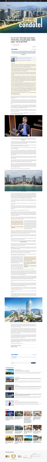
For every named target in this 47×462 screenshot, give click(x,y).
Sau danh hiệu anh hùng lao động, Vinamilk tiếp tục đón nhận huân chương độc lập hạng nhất (9, 418)
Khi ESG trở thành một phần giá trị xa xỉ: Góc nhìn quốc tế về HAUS (19, 418)
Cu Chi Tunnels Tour (34, 453)
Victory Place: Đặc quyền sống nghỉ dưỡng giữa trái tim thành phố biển (19, 432)
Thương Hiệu (16, 385)
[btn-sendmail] (35, 49)
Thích (16, 49)
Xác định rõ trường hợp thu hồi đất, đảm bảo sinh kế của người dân (37, 432)
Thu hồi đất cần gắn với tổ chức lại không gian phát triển (9, 442)
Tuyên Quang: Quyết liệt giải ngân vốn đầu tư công (37, 442)
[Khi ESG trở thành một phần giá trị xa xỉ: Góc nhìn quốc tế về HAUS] (19, 413)
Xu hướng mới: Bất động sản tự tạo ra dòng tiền (22, 370)
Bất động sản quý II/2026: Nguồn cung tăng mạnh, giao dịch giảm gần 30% (9, 432)
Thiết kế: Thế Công (14, 346)
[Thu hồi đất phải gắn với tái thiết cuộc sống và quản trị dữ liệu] (19, 438)
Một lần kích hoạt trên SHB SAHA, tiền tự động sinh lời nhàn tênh (28, 432)
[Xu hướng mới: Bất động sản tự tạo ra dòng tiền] (9, 371)
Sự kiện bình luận (17, 377)
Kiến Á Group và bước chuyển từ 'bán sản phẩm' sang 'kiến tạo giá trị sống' (26, 402)
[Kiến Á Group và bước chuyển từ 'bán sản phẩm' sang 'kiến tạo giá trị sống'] (9, 403)
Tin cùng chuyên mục (9, 367)
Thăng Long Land (36, 456)
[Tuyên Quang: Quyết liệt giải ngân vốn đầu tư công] (37, 438)
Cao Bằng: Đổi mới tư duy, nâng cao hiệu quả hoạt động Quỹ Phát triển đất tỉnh (37, 418)
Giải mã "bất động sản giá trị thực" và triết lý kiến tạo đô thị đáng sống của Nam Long (28, 386)
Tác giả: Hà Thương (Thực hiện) (16, 345)
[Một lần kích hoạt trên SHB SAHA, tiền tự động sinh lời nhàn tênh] (28, 427)
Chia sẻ (12, 49)
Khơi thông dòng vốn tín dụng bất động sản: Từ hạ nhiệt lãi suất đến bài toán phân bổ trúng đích (28, 379)
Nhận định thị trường (18, 369)
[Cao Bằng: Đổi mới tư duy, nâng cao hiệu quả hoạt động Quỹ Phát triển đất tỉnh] (37, 413)
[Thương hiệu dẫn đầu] (27, 456)
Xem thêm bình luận (13, 365)
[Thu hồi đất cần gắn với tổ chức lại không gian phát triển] (9, 438)
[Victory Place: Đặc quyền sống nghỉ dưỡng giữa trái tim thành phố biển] (19, 427)
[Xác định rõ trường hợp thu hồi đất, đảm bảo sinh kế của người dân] (37, 427)
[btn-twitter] (34, 49)
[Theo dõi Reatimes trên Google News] (34, 46)
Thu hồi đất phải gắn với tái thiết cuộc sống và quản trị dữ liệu (19, 442)
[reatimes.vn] (6, 1)
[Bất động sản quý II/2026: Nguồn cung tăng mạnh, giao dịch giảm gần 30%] (9, 427)
